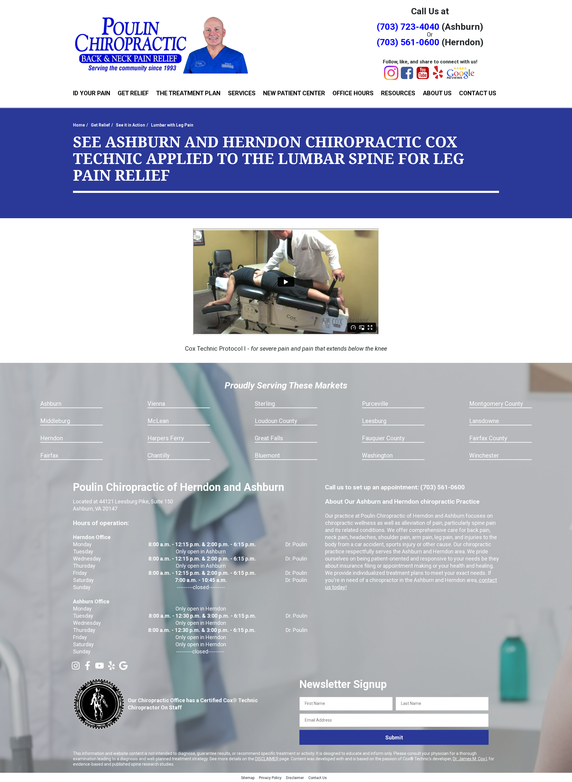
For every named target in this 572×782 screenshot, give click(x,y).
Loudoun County (276, 420)
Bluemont (267, 455)
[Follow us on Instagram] (75, 668)
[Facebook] (407, 78)
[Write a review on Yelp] (111, 668)
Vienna (156, 403)
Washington (377, 455)
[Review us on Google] (123, 668)
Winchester (484, 455)
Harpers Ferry (165, 438)
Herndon (51, 438)
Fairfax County (488, 438)
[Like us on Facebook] (87, 668)
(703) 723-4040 (408, 26)
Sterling (265, 403)
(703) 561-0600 (408, 42)
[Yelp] (437, 76)
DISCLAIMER (267, 758)
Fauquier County (383, 438)
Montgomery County (496, 403)
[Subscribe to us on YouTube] (99, 668)
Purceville (375, 403)
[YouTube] (423, 78)
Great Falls (269, 438)
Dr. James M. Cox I (470, 758)
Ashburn (50, 403)
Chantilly (158, 455)
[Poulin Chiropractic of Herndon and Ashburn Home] (162, 44)
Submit (394, 737)
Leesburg (374, 420)
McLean (158, 420)
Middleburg (55, 420)
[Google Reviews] (461, 77)
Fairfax (49, 455)
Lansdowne (484, 420)
